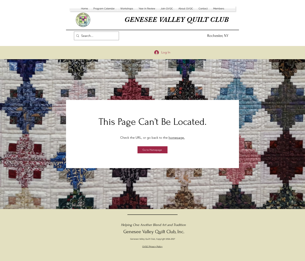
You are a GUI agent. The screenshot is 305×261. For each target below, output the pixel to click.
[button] (104, 8)
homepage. (177, 138)
